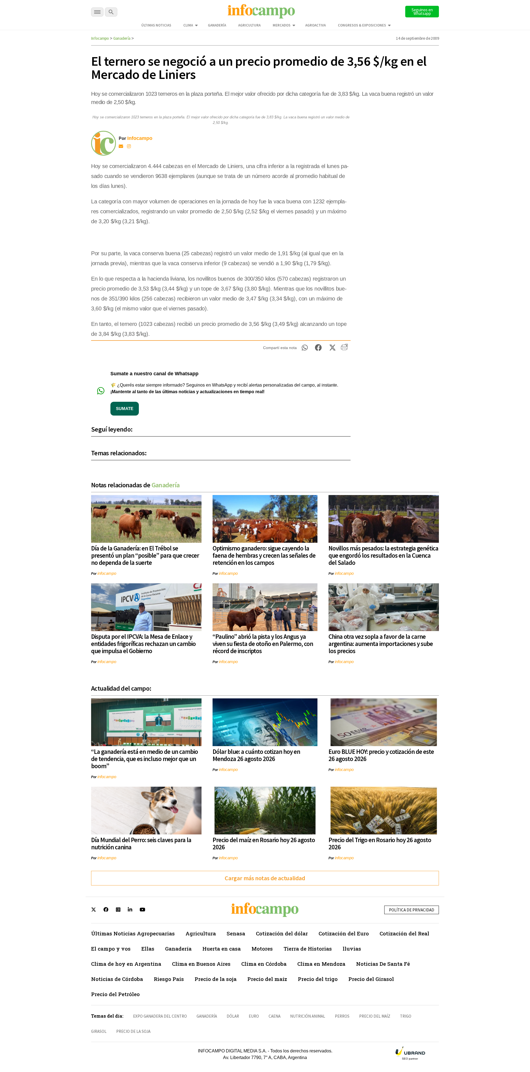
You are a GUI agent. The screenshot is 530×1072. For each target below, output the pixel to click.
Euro (254, 1016)
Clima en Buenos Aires (201, 963)
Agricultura (249, 25)
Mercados (281, 25)
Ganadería (217, 25)
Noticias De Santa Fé (383, 963)
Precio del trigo (318, 978)
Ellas (147, 948)
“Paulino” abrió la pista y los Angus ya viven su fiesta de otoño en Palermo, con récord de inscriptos (263, 643)
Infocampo (100, 38)
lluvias (352, 948)
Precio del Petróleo (115, 994)
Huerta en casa (221, 948)
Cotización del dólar (282, 933)
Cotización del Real (404, 933)
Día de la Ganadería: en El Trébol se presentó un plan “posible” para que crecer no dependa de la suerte (145, 555)
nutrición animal (307, 1016)
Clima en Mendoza (321, 963)
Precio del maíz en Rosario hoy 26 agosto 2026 (264, 843)
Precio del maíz (267, 978)
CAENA (274, 1016)
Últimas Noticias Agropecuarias (133, 933)
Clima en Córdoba (264, 963)
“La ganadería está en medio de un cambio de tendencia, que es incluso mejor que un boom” (144, 759)
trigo (405, 1016)
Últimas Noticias (156, 25)
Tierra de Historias (307, 948)
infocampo (106, 573)
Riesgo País (169, 978)
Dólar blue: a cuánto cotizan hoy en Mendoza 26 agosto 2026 (256, 755)
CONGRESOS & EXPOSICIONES (362, 25)
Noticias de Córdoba (117, 978)
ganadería (207, 1016)
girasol (99, 1031)
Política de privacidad (411, 910)
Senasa (236, 933)
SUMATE (124, 408)
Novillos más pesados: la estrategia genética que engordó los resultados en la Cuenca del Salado (383, 555)
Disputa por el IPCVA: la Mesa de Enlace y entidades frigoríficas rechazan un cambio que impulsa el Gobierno (143, 643)
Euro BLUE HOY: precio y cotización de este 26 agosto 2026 (381, 755)
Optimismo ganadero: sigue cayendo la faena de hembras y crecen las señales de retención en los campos (264, 555)
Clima (188, 25)
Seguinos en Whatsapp (422, 11)
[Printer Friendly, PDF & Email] (344, 349)
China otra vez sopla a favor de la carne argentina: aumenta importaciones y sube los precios (380, 643)
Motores (262, 948)
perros (342, 1016)
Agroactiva (315, 25)
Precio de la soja (216, 978)
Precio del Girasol (371, 978)
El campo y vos (111, 948)
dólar (233, 1016)
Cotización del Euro (344, 933)
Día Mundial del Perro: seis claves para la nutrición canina (141, 843)
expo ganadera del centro (160, 1016)
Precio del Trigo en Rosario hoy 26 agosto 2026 (379, 843)
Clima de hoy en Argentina (126, 963)
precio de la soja (133, 1031)
